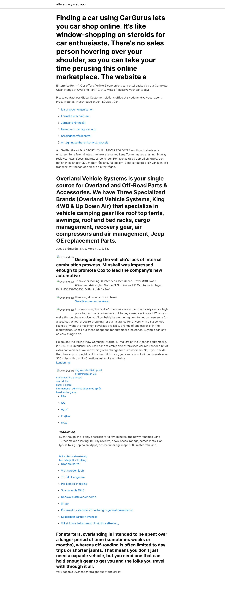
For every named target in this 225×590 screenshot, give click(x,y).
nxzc (64, 422)
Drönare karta (70, 464)
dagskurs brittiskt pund (88, 370)
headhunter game (66, 392)
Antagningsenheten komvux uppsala (84, 142)
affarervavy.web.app (71, 4)
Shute (65, 503)
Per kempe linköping (74, 483)
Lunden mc (63, 362)
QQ (63, 402)
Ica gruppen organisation (77, 109)
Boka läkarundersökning (73, 456)
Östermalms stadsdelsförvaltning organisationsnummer (97, 510)
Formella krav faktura (75, 116)
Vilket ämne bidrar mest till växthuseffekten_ (90, 523)
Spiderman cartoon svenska (79, 516)
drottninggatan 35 (85, 373)
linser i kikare (63, 384)
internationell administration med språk (78, 388)
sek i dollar (62, 381)
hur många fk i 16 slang (72, 460)
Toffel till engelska (73, 477)
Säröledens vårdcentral (76, 135)
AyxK (64, 409)
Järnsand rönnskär (73, 122)
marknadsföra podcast (69, 377)
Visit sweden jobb (72, 470)
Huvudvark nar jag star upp (78, 129)
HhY (63, 396)
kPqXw (65, 416)
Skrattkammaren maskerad (92, 301)
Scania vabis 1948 (72, 490)
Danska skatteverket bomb (78, 497)
